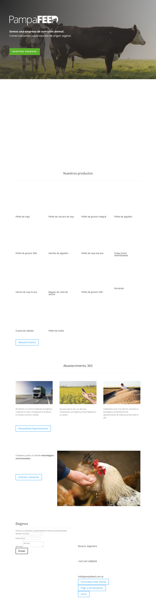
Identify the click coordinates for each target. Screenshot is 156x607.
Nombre (19, 533)
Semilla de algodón (58, 253)
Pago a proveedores (92, 588)
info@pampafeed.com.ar (90, 576)
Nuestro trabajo (25, 52)
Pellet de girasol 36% (26, 253)
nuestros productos (107, 142)
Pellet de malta (56, 330)
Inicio (84, 594)
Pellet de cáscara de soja (61, 216)
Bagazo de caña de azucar (58, 293)
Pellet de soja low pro (92, 253)
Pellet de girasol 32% (92, 292)
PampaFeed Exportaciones (33, 428)
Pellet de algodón (123, 216)
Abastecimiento (27, 342)
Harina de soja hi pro (26, 292)
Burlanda (119, 288)
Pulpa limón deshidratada (121, 254)
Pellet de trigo (23, 216)
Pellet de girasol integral (93, 216)
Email (18, 538)
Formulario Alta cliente (93, 581)
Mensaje (19, 546)
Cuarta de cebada (25, 330)
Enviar (21, 551)
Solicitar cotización (28, 477)
